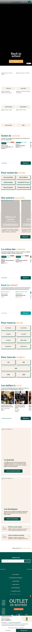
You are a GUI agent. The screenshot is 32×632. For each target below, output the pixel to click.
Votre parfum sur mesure (20, 405)
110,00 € (3, 148)
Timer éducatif (4, 295)
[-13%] (22, 292)
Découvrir (16, 61)
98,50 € (2, 263)
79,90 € (17, 261)
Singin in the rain (4, 145)
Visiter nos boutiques (12, 519)
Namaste (3, 259)
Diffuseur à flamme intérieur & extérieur (7, 261)
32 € (31, 261)
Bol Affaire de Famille (20, 145)
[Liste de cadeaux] (29, 537)
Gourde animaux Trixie (20, 295)
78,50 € (6, 263)
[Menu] (2, 2)
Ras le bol (18, 144)
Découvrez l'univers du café (7, 406)
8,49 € (20, 147)
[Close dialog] (30, 596)
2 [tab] (28, 63)
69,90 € (20, 261)
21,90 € (17, 147)
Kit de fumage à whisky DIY (21, 260)
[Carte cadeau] (29, 528)
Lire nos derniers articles (13, 471)
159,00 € (17, 411)
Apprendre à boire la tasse (6, 405)
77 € (6, 148)
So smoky (18, 259)
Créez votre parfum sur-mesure (20, 407)
